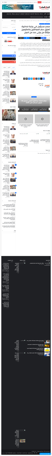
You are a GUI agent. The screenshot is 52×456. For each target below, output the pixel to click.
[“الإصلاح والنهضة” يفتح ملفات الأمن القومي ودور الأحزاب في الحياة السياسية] (13, 100)
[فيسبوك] (43, 38)
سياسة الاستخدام (24, 452)
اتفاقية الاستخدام (19, 452)
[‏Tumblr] (32, 38)
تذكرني (14, 29)
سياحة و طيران (9, 13)
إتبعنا (15, 230)
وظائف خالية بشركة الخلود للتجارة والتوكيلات (37, 263)
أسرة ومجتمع (18, 13)
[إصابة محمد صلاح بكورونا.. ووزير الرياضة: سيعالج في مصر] (47, 341)
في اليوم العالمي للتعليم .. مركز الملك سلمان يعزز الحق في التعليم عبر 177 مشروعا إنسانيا (5, 94)
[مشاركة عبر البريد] (27, 79)
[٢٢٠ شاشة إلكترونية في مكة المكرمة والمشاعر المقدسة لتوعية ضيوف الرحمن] (22, 431)
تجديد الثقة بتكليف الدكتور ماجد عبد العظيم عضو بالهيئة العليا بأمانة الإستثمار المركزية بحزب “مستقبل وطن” (5, 74)
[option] (34, 101)
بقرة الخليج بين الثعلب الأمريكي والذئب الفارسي (6, 80)
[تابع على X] (44, 35)
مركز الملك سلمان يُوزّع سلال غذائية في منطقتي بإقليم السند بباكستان (17, 442)
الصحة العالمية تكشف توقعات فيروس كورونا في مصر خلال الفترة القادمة (35, 353)
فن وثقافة (13, 13)
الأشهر (9, 67)
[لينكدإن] (39, 79)
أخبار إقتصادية (22, 13)
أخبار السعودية (44, 20)
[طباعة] (21, 38)
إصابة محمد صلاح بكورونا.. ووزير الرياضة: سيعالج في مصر (35, 340)
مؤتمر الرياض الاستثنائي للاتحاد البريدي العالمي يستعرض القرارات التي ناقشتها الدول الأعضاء (17, 267)
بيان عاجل (41, 13)
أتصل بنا (6, 452)
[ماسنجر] (26, 38)
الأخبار (45, 13)
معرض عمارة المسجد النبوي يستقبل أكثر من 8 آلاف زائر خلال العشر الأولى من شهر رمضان (16, 356)
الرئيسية (48, 13)
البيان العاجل (46, 35)
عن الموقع (14, 452)
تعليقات (4, 67)
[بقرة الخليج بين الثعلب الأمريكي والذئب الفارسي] (13, 81)
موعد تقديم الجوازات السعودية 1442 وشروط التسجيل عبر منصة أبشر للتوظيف (35, 349)
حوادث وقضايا (37, 13)
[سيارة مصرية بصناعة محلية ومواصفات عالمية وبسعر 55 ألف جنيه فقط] (47, 345)
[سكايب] (32, 79)
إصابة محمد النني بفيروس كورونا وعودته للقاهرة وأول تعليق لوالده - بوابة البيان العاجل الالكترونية (5, 304)
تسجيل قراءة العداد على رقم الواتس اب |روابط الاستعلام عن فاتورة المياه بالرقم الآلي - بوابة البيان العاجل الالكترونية (6, 266)
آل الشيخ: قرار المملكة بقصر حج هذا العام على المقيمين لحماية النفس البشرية (45, 140)
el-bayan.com (34, 451)
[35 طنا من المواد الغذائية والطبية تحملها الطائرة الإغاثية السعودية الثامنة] (34, 136)
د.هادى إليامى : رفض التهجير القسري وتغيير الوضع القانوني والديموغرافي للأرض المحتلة (24, 2)
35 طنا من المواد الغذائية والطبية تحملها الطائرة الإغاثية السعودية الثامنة (34, 141)
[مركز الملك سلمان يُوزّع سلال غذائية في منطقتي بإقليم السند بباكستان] (22, 440)
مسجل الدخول (43, 153)
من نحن (3, 452)
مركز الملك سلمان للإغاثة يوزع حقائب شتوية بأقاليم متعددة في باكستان (23, 144)
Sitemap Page (10, 452)
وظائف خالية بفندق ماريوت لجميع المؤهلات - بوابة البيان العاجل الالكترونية (5, 295)
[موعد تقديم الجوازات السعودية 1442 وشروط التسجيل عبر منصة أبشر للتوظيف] (47, 350)
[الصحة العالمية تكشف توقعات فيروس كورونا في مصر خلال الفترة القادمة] (47, 354)
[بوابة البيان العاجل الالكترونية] (44, 7)
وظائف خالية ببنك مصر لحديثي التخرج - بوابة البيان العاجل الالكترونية (5, 287)
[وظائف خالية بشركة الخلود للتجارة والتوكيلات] (47, 301)
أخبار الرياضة (32, 13)
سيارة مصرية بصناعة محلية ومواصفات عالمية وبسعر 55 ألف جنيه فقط (36, 345)
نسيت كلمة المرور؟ (5, 27)
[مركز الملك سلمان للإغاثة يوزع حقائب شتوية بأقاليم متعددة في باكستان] (23, 137)
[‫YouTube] (40, 85)
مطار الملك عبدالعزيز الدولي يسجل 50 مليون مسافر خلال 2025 (33, 101)
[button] (45, 454)
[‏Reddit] (34, 79)
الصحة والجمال (27, 13)
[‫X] (38, 38)
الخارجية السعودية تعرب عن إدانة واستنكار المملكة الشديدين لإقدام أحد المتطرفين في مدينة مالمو (17, 345)
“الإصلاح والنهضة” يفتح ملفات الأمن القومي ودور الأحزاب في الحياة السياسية (5, 100)
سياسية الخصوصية (30, 452)
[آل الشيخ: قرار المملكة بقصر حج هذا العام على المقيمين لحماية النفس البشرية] (45, 136)
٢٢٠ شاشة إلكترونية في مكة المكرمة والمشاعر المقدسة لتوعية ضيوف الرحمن (17, 434)
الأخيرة (13, 67)
